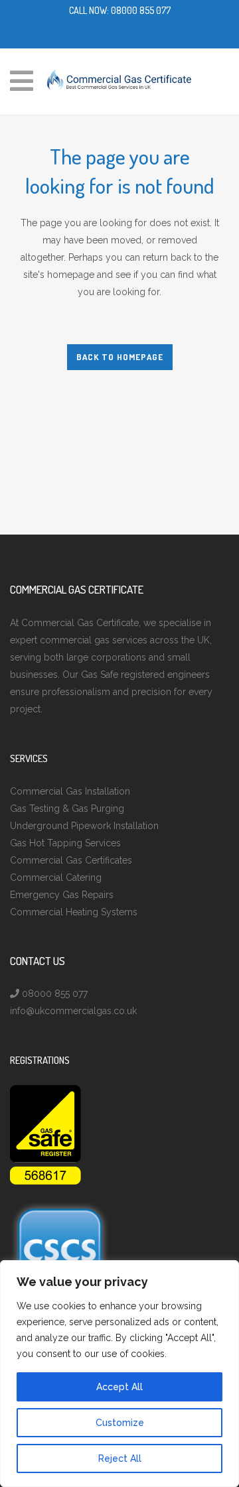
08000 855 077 (141, 10)
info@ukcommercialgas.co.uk (73, 1010)
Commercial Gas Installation (70, 791)
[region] (119, 1373)
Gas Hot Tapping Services (65, 843)
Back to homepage (119, 357)
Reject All (119, 1458)
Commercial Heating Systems (73, 912)
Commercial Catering (56, 877)
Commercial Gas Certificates (71, 860)
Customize (120, 1422)
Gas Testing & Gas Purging (67, 808)
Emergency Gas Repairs (62, 894)
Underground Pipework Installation (84, 825)
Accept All (119, 1387)
